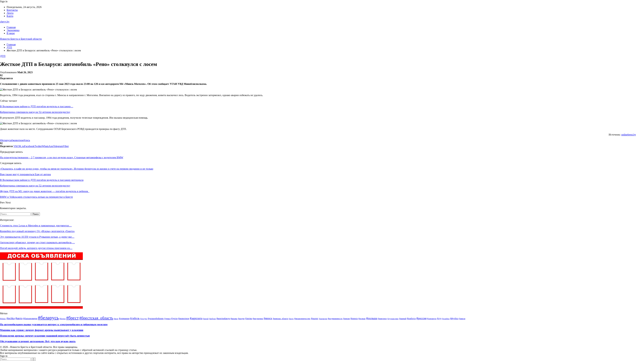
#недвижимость (335, 318)
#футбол (454, 318)
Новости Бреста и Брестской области (21, 38)
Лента (10, 13)
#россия (421, 318)
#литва (248, 318)
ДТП (2, 56)
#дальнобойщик (156, 318)
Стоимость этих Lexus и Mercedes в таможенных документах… (36, 225)
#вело (116, 319)
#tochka (10, 318)
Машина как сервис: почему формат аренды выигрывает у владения (41, 330)
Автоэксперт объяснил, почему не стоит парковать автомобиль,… (37, 242)
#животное (17, 140)
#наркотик (323, 319)
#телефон (446, 319)
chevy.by (4, 21)
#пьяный (402, 319)
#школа (462, 319)
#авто (19, 318)
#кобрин (212, 319)
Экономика (13, 30)
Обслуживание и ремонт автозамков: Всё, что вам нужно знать (38, 341)
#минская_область (280, 318)
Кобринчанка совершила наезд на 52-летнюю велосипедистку (35, 112)
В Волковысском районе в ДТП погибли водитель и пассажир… (36, 106)
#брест (72, 317)
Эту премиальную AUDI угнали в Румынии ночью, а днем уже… (37, 236)
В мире (11, 33)
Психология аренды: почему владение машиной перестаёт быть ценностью (45, 335)
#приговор (382, 318)
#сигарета (431, 318)
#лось (27, 140)
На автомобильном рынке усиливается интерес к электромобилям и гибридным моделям (53, 324)
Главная (11, 27)
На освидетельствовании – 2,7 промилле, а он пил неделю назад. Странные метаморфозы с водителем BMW (61, 157)
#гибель (135, 318)
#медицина (258, 318)
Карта (10, 16)
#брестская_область (96, 318)
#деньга (167, 318)
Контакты (12, 10)
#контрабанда (223, 318)
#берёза (62, 319)
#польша (371, 318)
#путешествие (392, 319)
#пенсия (346, 318)
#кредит (241, 318)
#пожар (362, 318)
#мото (291, 319)
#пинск (354, 318)
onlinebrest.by (628, 134)
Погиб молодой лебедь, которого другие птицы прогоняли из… (36, 248)
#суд (439, 318)
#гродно (143, 319)
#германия (124, 318)
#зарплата (196, 318)
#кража (234, 318)
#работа (411, 318)
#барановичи (30, 318)
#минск (268, 318)
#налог (314, 318)
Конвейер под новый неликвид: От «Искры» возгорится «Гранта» (37, 231)
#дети (174, 318)
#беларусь (5, 140)
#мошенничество (302, 318)
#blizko (3, 319)
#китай (206, 319)
